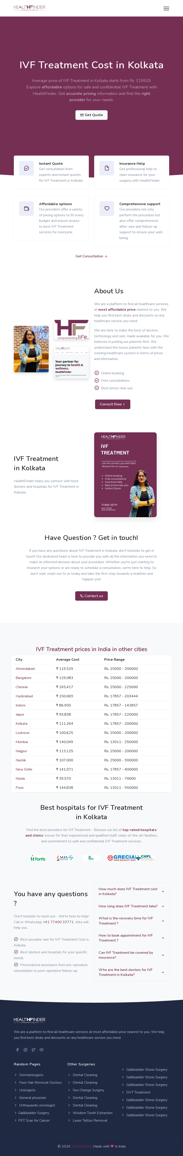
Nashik (21, 760)
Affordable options (55, 204)
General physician (32, 1097)
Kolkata (21, 723)
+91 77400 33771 (58, 922)
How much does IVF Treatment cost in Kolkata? (128, 891)
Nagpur (21, 751)
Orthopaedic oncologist (36, 1105)
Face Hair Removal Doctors (40, 1082)
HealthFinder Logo (68, 332)
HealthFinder (81, 1146)
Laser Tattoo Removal (89, 1120)
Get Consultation (89, 256)
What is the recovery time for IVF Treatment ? (126, 921)
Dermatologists (31, 1075)
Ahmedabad (25, 668)
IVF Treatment (135, 87)
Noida (20, 778)
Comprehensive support (139, 204)
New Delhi (24, 769)
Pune (20, 787)
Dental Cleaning (84, 1075)
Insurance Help (132, 163)
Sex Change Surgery (88, 1090)
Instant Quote (51, 163)
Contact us (93, 596)
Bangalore (23, 677)
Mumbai (22, 741)
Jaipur (20, 714)
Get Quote (93, 114)
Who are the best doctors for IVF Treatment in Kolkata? (126, 972)
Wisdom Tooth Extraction (92, 1112)
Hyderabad (24, 696)
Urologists (26, 1090)
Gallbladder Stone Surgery (146, 1069)
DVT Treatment (137, 1092)
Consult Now (111, 404)
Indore (20, 705)
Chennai (22, 687)
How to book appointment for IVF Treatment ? (126, 938)
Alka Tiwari (26, 356)
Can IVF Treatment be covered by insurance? (126, 955)
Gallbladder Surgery (33, 1112)
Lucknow (22, 732)
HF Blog (63, 374)
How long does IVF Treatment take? (128, 906)
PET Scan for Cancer (34, 1120)
